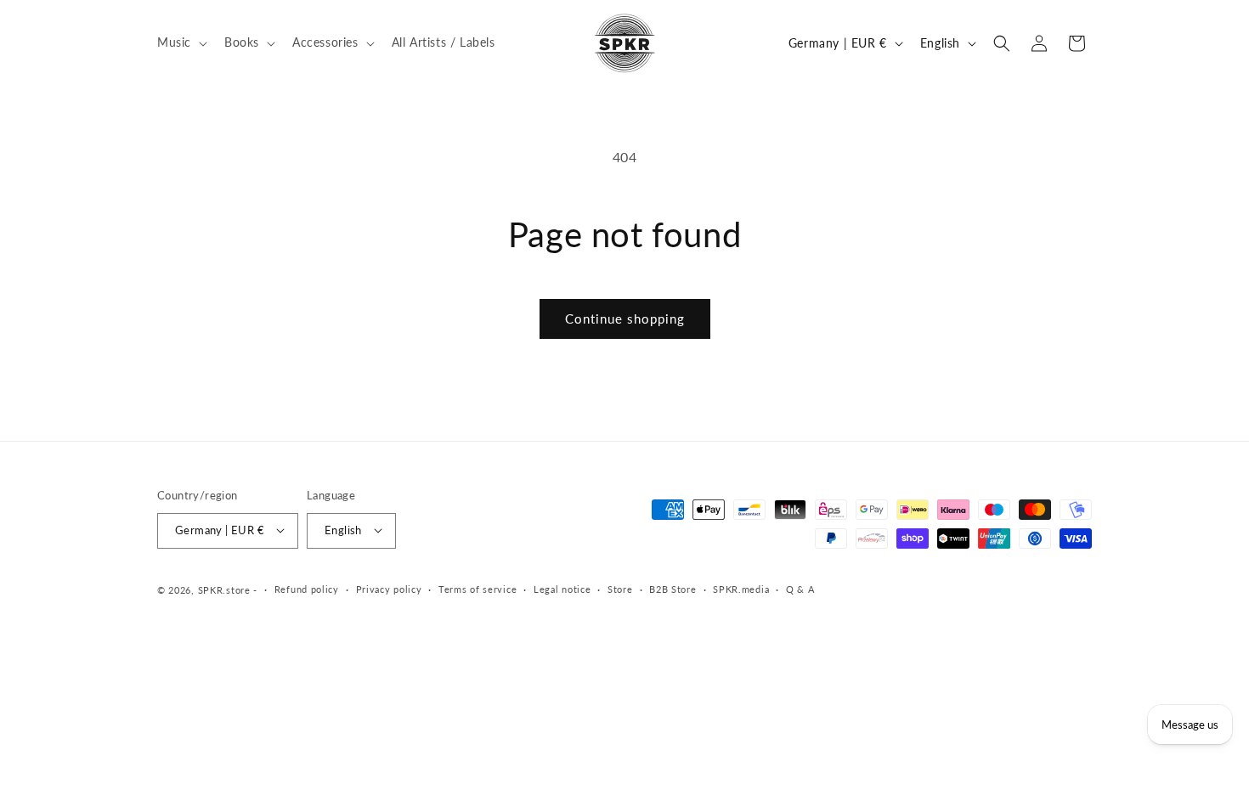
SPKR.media (741, 589)
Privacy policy (389, 589)
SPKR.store (224, 589)
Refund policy (306, 589)
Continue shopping (625, 318)
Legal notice (562, 589)
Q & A (800, 589)
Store (620, 589)
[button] (180, 42)
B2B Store (672, 589)
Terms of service (477, 589)
